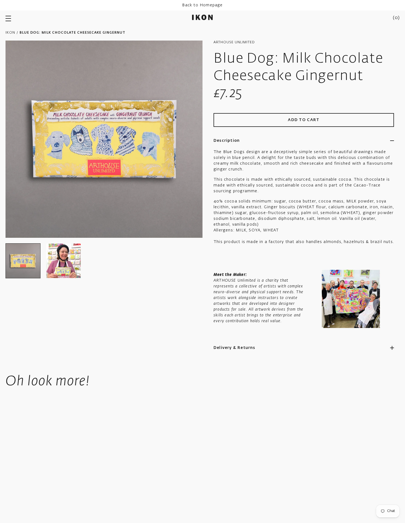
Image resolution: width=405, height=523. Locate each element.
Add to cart (304, 120)
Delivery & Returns (234, 348)
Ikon (10, 32)
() (396, 18)
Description (227, 141)
